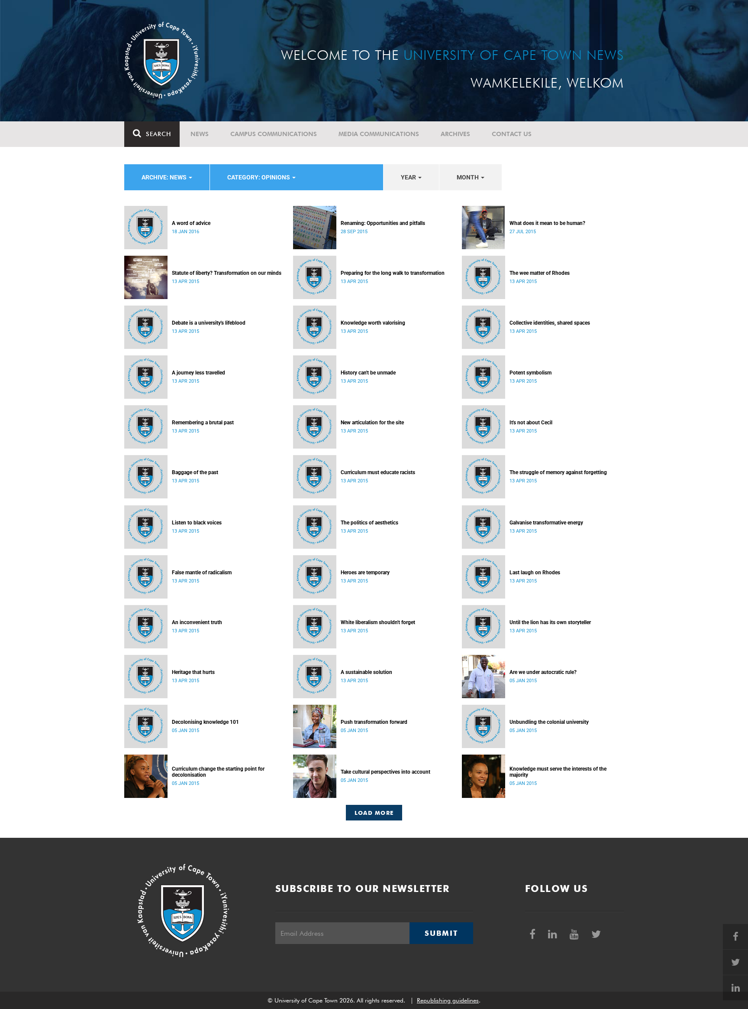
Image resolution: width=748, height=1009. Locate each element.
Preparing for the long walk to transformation (393, 273)
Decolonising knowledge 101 (205, 722)
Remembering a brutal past (203, 423)
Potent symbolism (530, 373)
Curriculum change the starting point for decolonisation (218, 772)
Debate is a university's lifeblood (208, 323)
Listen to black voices (197, 523)
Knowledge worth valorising (373, 323)
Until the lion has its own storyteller (550, 622)
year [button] (409, 177)
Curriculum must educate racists (378, 472)
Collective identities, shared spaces (549, 323)
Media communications (379, 133)
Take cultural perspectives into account (385, 772)
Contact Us (512, 133)
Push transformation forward (374, 722)
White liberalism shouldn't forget (378, 622)
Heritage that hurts (193, 672)
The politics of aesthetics (369, 523)
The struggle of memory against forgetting (558, 472)
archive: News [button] (165, 177)
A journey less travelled (198, 373)
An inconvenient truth (197, 622)
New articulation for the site (372, 423)
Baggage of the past (195, 472)
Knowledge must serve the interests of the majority (557, 772)
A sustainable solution (366, 672)
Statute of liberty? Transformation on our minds (226, 273)
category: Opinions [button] (259, 177)
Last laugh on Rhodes (534, 573)
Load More (374, 812)
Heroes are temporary (365, 573)
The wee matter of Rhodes (539, 273)
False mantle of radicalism (202, 573)
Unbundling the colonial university (549, 722)
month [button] (468, 177)
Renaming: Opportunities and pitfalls (383, 223)
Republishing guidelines (448, 1000)
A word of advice (191, 223)
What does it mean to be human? (547, 223)
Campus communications (273, 133)
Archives (455, 133)
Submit (441, 933)
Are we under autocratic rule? (543, 672)
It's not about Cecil (530, 423)
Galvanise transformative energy (546, 523)
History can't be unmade (368, 373)
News (199, 133)
